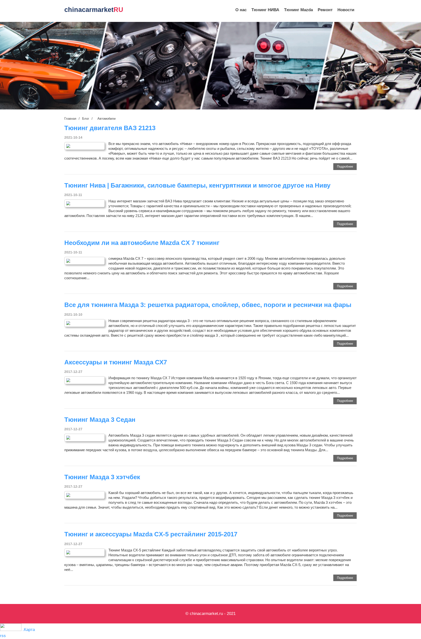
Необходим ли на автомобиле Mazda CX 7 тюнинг (142, 242)
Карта (29, 629)
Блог (85, 118)
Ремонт (325, 10)
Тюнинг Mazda (298, 10)
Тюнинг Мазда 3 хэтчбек (102, 477)
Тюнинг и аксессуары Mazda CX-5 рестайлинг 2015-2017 (150, 534)
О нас (241, 10)
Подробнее (345, 166)
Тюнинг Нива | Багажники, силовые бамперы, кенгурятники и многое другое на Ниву (197, 185)
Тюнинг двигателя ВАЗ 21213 (109, 128)
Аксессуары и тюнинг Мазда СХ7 (115, 362)
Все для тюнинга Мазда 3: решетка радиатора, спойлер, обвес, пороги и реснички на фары (207, 304)
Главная (70, 118)
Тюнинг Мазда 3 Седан (99, 419)
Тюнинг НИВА (265, 10)
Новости (345, 10)
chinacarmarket (93, 9)
